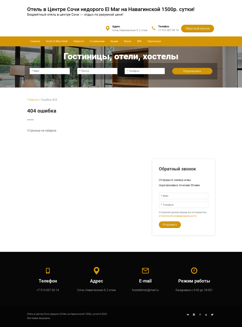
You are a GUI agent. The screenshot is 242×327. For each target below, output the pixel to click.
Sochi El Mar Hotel (56, 41)
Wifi (139, 41)
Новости (78, 41)
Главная (35, 41)
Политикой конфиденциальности (179, 216)
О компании (97, 41)
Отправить (169, 224)
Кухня (127, 41)
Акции (114, 41)
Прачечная (154, 41)
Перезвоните (192, 71)
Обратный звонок (197, 28)
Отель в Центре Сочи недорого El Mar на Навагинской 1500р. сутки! (111, 9)
